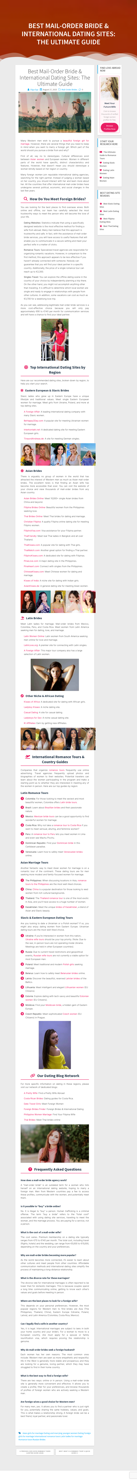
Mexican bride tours (44, 816)
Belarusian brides (69, 973)
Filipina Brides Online (34, 507)
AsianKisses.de (31, 586)
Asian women (37, 159)
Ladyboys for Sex (32, 718)
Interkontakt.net (32, 429)
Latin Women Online (34, 636)
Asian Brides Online (34, 498)
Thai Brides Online (33, 516)
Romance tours (25, 1439)
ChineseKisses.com (34, 571)
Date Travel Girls (32, 1104)
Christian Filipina (32, 521)
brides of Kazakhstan (66, 907)
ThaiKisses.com (32, 545)
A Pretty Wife (30, 1093)
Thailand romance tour (51, 898)
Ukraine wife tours (34, 939)
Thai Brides (29, 1120)
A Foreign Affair (32, 411)
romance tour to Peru (44, 834)
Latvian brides (73, 978)
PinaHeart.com (31, 566)
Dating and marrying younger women (60, 1433)
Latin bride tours (68, 802)
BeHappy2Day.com (33, 420)
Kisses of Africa (32, 702)
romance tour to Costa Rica (67, 825)
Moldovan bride (53, 1005)
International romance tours (47, 1436)
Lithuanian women (74, 987)
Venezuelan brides (73, 852)
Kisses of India (31, 580)
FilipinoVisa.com (32, 530)
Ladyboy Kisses (32, 707)
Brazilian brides (52, 807)
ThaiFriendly (30, 536)
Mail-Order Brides (69, 89)
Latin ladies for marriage (72, 1436)
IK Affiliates (29, 723)
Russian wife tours (43, 955)
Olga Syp (34, 89)
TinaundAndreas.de (34, 438)
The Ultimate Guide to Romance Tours (108, 155)
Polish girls (68, 964)
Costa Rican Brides (33, 1098)
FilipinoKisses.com (33, 555)
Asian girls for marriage (33, 1433)
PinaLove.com (31, 561)
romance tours (56, 770)
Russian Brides (39, 1439)
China (36, 889)
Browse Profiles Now (109, 127)
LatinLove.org (31, 645)
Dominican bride (65, 843)
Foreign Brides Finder (34, 1109)
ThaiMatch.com (31, 550)
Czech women (70, 1014)
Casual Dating (31, 712)
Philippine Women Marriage (38, 1114)
